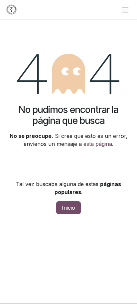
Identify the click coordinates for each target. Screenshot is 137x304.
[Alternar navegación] (125, 10)
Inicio (68, 207)
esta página (97, 144)
